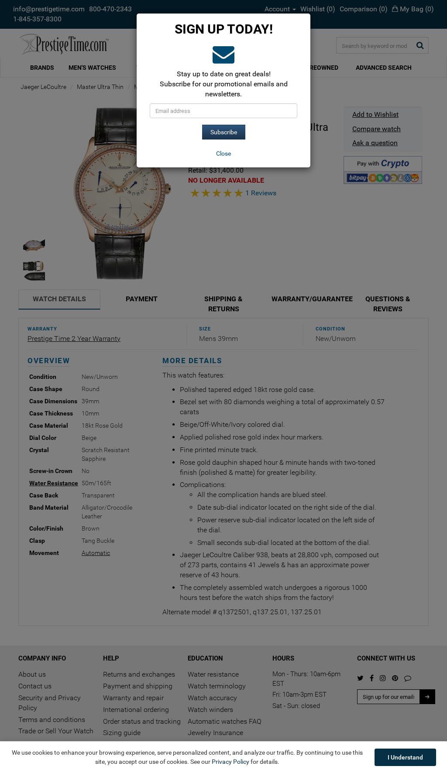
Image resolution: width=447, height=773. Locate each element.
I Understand (405, 757)
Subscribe (224, 132)
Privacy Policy (230, 761)
